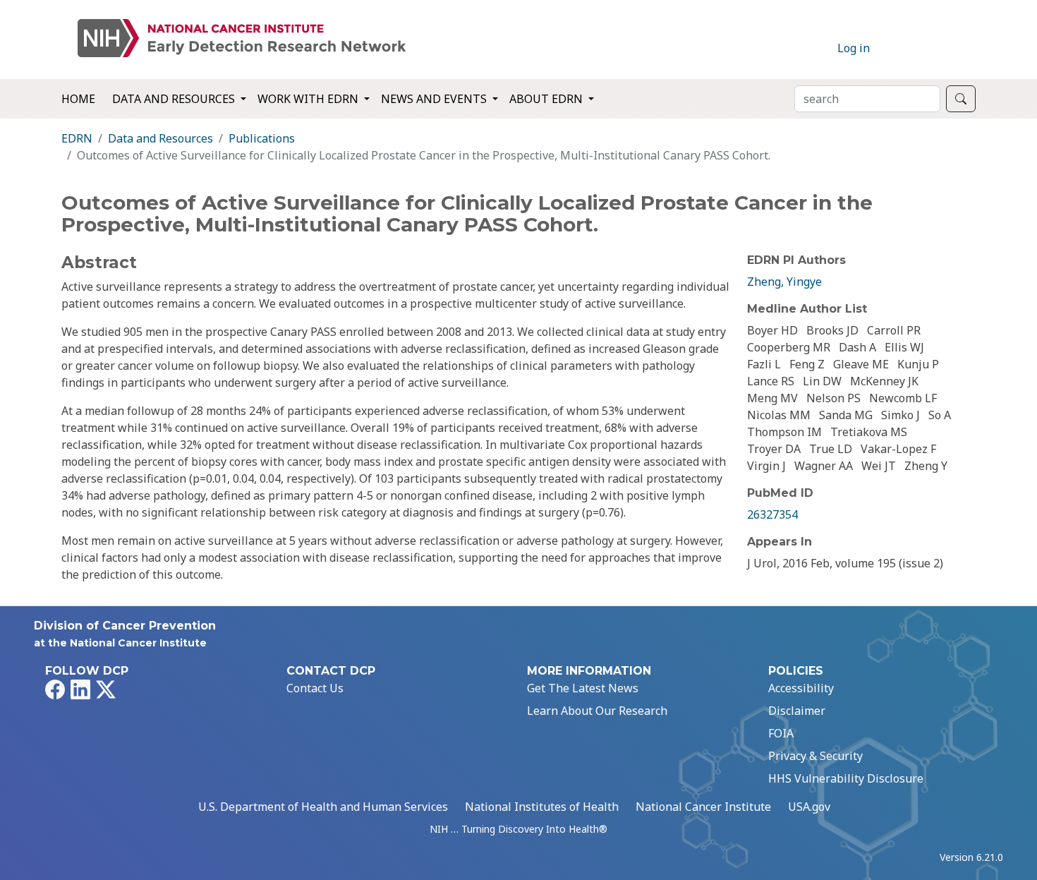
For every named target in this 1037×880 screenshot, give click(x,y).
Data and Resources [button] (175, 99)
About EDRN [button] (547, 99)
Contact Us (315, 688)
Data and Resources (160, 138)
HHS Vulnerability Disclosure (845, 778)
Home (78, 99)
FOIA (781, 733)
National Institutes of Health (542, 806)
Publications (262, 138)
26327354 (772, 514)
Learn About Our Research (597, 710)
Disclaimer (796, 710)
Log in (853, 48)
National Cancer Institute (703, 806)
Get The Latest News (582, 688)
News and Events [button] (435, 99)
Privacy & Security (815, 756)
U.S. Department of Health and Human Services (323, 806)
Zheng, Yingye (784, 281)
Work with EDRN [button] (309, 99)
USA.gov (809, 806)
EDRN (76, 138)
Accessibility (801, 688)
